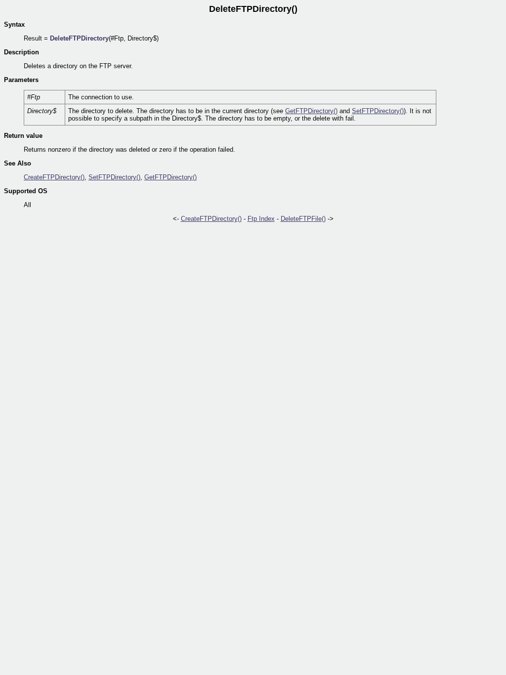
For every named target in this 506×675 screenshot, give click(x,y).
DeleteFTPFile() (303, 218)
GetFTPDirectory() (311, 111)
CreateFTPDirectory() (54, 177)
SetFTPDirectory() (378, 111)
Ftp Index (261, 218)
